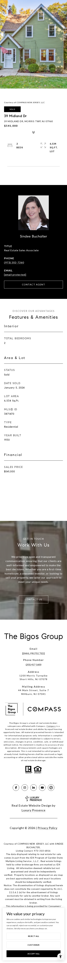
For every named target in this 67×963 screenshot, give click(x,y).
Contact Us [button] (33, 599)
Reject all (33, 936)
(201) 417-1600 (33, 664)
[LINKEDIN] (33, 787)
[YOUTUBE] (42, 787)
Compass (51, 726)
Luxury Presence (33, 810)
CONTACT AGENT (33, 284)
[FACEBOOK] (16, 787)
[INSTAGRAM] (24, 787)
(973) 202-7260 (14, 262)
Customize (33, 945)
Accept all (33, 953)
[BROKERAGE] (51, 787)
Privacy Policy (47, 828)
